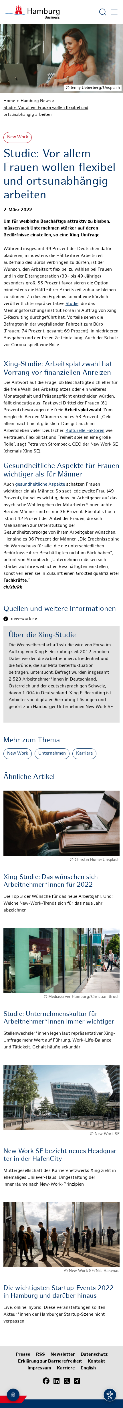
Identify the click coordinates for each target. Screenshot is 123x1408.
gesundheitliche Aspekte (40, 484)
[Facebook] (46, 1381)
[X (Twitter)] (66, 1381)
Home (9, 101)
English (88, 1368)
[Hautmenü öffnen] (114, 12)
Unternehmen (52, 753)
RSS (40, 1355)
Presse (23, 1355)
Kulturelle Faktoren (85, 431)
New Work (17, 137)
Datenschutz (94, 1355)
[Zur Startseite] (32, 12)
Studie (72, 304)
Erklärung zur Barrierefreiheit (50, 1361)
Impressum (39, 1368)
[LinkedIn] (56, 1381)
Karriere (84, 753)
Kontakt (96, 1361)
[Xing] (77, 1381)
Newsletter (63, 1355)
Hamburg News (36, 101)
